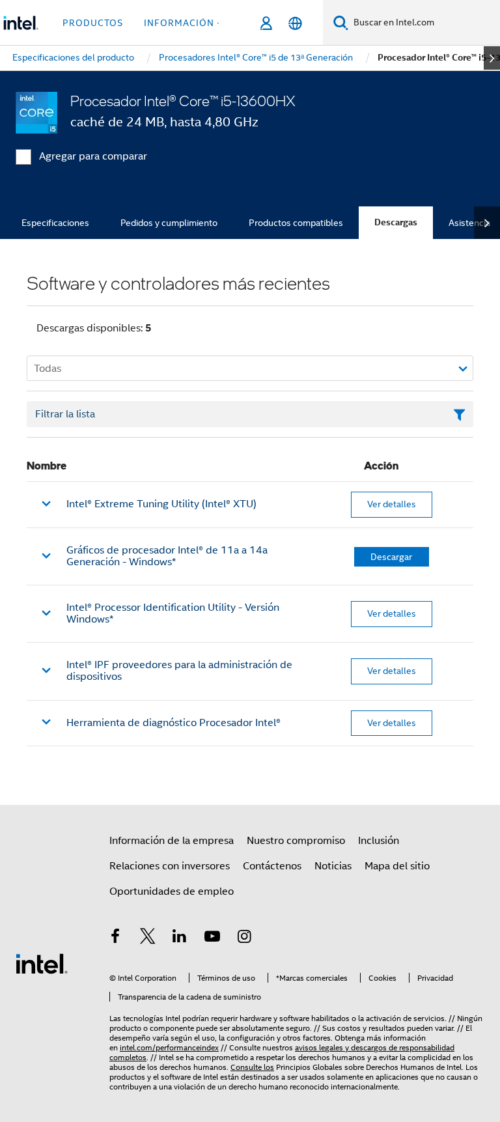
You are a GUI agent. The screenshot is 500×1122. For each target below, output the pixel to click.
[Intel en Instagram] (244, 938)
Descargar (391, 557)
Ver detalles (391, 504)
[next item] (492, 58)
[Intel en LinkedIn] (180, 938)
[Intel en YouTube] (212, 938)
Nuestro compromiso (296, 840)
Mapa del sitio (397, 866)
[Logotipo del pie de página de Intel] (42, 963)
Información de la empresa (171, 840)
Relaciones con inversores (169, 866)
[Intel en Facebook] (115, 938)
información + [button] (183, 23)
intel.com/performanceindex (169, 1047)
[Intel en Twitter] (148, 938)
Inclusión (378, 840)
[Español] (295, 23)
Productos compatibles (296, 223)
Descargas (395, 222)
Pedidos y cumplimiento (168, 223)
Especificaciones (55, 223)
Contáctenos (272, 866)
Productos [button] (92, 23)
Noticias (333, 866)
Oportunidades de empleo (171, 891)
